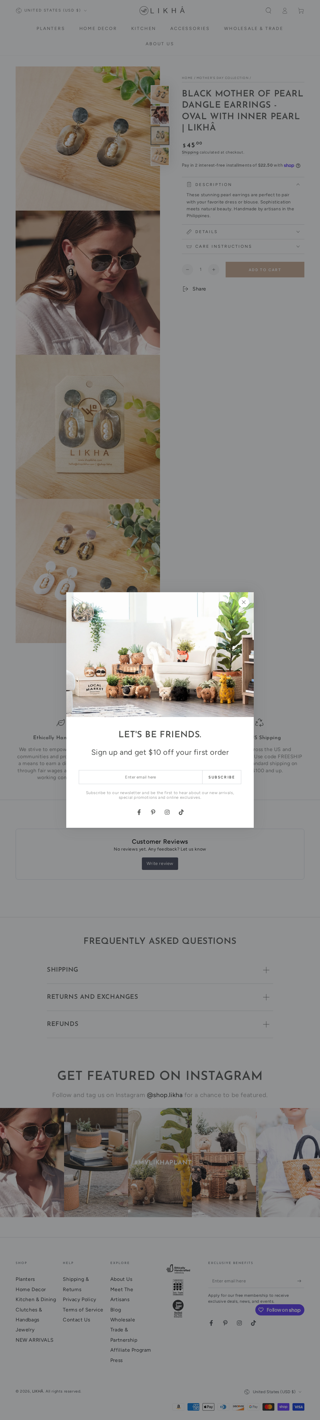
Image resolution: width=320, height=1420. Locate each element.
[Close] (244, 602)
